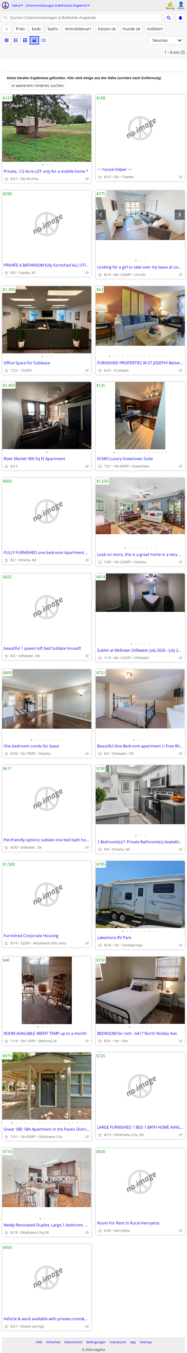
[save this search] (180, 17)
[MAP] (43, 40)
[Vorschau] (15, 40)
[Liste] (6, 40)
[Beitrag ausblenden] (87, 179)
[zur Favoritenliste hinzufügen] (6, 179)
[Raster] (25, 40)
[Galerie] (34, 40)
